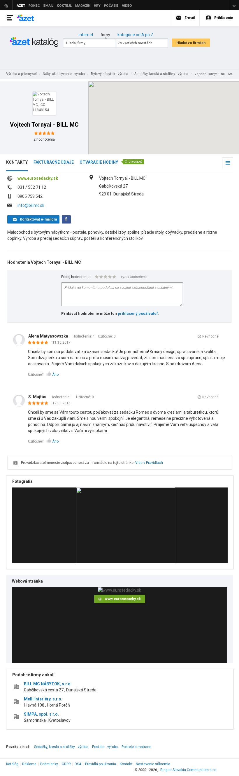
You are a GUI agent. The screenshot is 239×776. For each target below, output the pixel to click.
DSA (78, 764)
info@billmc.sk (30, 205)
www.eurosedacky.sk (37, 178)
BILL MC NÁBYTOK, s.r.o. (48, 683)
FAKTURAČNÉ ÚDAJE (54, 162)
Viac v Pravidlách (149, 463)
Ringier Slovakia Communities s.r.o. (188, 770)
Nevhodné (210, 336)
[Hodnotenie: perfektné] (39, 342)
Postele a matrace (136, 747)
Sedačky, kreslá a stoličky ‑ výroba (61, 747)
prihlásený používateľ (138, 313)
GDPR (66, 764)
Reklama (29, 764)
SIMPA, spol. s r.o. (41, 714)
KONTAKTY (17, 162)
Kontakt (126, 764)
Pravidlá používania (100, 764)
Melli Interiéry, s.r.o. (43, 699)
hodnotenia (44, 139)
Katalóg (12, 764)
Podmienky (49, 764)
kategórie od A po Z (135, 34)
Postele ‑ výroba (105, 747)
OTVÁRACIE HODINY (99, 162)
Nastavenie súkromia (153, 764)
